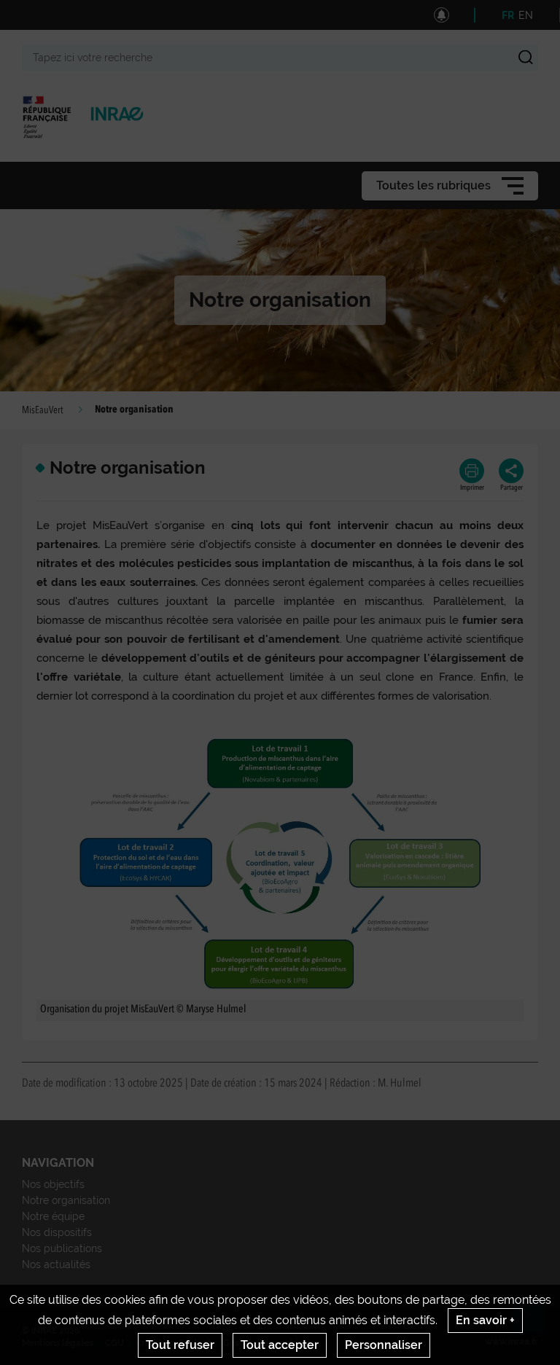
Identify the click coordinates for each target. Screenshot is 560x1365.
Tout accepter (280, 1345)
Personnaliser (383, 1345)
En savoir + (485, 1320)
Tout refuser (180, 1345)
